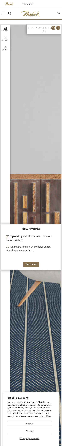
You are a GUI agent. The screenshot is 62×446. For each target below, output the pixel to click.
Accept (29, 423)
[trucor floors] (27, 4)
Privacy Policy (45, 416)
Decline (29, 431)
